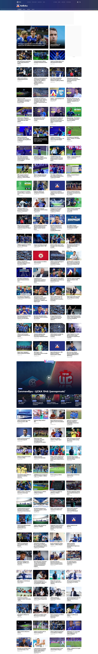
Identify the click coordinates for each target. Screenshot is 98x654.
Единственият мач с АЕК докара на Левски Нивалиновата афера (56, 353)
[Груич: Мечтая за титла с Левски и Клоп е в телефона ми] (57, 414)
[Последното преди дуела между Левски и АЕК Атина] (24, 290)
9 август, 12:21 (52, 600)
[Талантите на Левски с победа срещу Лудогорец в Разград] (57, 185)
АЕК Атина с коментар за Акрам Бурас (23, 581)
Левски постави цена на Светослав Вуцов (40, 632)
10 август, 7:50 (69, 583)
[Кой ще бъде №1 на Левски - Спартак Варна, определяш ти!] (24, 185)
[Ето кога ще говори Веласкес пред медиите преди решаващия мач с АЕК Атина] (73, 346)
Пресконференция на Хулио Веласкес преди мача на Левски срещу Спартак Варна (40, 227)
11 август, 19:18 (69, 477)
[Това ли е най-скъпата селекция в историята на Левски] (24, 328)
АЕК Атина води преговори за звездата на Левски (73, 581)
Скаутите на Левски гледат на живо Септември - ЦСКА (24, 599)
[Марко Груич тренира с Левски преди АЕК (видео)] (24, 346)
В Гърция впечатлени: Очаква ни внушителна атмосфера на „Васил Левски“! (56, 317)
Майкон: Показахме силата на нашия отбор (24, 457)
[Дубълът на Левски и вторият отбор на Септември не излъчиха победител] (73, 414)
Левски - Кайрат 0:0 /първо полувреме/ (73, 649)
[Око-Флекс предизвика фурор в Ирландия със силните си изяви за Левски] (57, 72)
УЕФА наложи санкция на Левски (23, 632)
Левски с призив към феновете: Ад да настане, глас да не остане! (23, 263)
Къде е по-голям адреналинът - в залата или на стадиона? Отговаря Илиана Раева (24, 100)
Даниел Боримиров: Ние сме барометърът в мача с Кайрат (73, 599)
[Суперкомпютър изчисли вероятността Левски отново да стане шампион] (24, 502)
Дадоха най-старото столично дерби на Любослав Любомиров (72, 509)
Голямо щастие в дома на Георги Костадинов (23, 439)
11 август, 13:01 (19, 529)
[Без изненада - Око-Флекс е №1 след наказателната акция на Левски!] (73, 112)
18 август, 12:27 (52, 248)
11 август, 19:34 (52, 476)
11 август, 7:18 (19, 547)
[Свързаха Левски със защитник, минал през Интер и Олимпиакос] (24, 202)
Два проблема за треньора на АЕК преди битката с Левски (24, 62)
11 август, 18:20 (36, 494)
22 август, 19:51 (36, 194)
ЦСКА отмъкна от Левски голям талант (40, 262)
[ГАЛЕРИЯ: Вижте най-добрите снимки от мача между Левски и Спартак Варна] (57, 150)
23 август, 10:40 (20, 103)
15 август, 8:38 (69, 460)
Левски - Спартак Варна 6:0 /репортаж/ (57, 99)
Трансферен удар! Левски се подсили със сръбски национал (24, 476)
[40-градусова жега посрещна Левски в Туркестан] (73, 555)
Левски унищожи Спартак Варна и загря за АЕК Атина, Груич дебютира (41, 140)
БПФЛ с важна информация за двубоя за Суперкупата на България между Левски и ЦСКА (57, 458)
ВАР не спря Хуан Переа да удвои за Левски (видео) (40, 175)
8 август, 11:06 (52, 634)
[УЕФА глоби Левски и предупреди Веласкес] (24, 72)
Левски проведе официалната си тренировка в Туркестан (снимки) (73, 545)
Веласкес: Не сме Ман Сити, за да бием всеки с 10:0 (24, 649)
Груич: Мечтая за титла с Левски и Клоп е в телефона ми (57, 421)
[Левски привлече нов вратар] (73, 519)
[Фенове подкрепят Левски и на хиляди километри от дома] (73, 485)
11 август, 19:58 (36, 477)
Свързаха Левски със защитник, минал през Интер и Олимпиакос (22, 210)
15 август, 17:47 (69, 442)
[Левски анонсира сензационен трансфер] (40, 450)
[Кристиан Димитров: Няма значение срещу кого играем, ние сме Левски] (24, 310)
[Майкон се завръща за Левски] (73, 608)
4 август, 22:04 (52, 651)
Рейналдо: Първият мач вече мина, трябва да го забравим (23, 563)
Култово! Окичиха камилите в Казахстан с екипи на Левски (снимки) (56, 563)
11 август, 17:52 (69, 495)
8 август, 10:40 (69, 635)
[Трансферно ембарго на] (24, 608)
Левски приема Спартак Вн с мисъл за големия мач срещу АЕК (73, 210)
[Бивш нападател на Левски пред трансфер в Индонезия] (57, 608)
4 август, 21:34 (69, 651)
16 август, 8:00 (19, 441)
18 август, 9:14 (69, 265)
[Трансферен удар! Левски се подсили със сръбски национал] (24, 468)
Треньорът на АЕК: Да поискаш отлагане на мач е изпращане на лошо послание (73, 80)
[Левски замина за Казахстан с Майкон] (57, 591)
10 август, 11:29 (19, 583)
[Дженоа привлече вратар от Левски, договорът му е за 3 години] (73, 185)
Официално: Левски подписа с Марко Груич (55, 439)
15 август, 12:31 (36, 459)
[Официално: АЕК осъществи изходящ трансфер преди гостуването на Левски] (40, 432)
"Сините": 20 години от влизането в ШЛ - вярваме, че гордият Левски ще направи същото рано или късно (40, 101)
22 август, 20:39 (20, 195)
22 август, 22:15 (19, 178)
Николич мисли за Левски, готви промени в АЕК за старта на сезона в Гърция (24, 227)
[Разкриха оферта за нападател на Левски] (40, 185)
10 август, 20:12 (52, 546)
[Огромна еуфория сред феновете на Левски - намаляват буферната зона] (40, 328)
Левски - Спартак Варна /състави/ (73, 175)
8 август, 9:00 (36, 653)
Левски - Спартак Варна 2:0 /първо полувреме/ (73, 157)
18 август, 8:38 (36, 283)
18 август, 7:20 (52, 282)
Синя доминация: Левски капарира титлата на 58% (40, 62)
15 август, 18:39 (52, 441)
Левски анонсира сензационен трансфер (39, 457)
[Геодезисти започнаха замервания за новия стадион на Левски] (57, 202)
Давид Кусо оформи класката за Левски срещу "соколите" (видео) (40, 158)
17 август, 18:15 (19, 319)
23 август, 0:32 (52, 101)
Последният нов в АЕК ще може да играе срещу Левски (73, 246)
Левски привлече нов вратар (72, 526)
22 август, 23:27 (36, 121)
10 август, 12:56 (69, 565)
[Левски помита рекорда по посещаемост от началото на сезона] (57, 255)
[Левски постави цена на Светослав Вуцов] (40, 625)
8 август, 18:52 (69, 617)
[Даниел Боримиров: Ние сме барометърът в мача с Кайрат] (73, 591)
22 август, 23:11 (19, 142)
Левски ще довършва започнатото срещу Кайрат (22, 544)
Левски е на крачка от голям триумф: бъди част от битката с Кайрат (40, 582)
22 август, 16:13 (69, 195)
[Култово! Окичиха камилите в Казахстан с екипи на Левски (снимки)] (57, 555)
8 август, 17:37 (19, 634)
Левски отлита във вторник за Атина (55, 45)
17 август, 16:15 (69, 319)
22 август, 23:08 (36, 142)
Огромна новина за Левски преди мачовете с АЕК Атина (73, 280)
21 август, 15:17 (52, 231)
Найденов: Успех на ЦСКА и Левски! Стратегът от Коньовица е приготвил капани (56, 527)
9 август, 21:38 (19, 601)
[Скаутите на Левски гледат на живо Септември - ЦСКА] (24, 591)
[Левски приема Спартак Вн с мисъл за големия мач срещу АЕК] (73, 202)
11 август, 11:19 (36, 528)
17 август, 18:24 (69, 299)
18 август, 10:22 (52, 265)
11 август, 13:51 (69, 512)
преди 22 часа (36, 85)
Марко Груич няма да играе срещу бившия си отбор (73, 297)
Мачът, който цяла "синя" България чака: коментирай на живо (57, 246)
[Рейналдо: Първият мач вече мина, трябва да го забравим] (24, 555)
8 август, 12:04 (36, 634)
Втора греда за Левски (56, 474)
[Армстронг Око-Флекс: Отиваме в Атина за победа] (40, 112)
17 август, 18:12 (36, 319)
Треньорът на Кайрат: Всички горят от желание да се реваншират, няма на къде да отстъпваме (40, 545)
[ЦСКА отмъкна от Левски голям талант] (40, 255)
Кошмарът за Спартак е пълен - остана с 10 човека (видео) (73, 138)
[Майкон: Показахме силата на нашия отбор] (24, 450)
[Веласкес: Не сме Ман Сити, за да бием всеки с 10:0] (24, 642)
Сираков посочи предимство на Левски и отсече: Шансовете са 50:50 (40, 280)
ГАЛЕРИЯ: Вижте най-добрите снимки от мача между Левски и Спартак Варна (56, 158)
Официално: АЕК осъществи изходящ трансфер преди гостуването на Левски (40, 440)
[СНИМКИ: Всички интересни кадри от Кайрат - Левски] (40, 468)
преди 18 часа (19, 80)
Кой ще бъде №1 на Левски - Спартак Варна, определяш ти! (24, 193)
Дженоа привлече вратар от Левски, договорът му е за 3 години (73, 193)
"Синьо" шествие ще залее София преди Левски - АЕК (40, 245)
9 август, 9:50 (19, 617)
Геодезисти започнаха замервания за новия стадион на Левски (55, 210)
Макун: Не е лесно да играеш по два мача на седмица (55, 582)
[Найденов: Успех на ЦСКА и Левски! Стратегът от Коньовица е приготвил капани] (57, 519)
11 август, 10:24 (69, 528)
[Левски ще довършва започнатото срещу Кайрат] (24, 537)
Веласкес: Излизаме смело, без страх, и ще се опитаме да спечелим (41, 317)
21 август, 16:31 (19, 229)
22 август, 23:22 (69, 121)
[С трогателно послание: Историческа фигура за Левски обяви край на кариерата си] (40, 642)
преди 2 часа (19, 65)
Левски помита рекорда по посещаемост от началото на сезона (57, 263)
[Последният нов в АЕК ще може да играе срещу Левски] (73, 238)
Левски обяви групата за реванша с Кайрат (40, 526)
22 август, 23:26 (53, 124)
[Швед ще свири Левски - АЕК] (40, 414)
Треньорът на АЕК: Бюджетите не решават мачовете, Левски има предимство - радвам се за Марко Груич (40, 299)
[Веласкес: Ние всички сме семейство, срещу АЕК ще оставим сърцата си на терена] (73, 92)
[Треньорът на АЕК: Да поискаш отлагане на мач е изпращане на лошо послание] (73, 72)
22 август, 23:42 (69, 103)
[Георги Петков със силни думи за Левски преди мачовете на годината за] (73, 328)
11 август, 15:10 (52, 511)
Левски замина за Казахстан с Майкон (55, 598)
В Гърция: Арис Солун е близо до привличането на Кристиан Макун (73, 458)
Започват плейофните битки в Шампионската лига (23, 280)
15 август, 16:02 (19, 459)
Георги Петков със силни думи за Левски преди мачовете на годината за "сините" (73, 335)
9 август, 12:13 (69, 601)
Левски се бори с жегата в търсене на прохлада (23, 492)
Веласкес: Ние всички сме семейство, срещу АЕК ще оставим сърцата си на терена (73, 100)
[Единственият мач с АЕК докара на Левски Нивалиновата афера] (57, 346)
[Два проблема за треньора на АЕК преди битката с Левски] (24, 55)
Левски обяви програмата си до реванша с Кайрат (56, 632)
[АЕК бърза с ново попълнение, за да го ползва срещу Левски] (40, 346)
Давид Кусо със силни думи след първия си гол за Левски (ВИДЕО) (73, 633)
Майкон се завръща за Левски (72, 615)
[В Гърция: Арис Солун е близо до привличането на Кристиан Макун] (73, 450)
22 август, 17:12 (52, 195)
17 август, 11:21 (19, 354)
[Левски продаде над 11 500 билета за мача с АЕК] (24, 414)
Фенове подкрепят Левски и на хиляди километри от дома (73, 493)
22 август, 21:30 (53, 178)
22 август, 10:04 (53, 212)
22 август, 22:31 (52, 161)
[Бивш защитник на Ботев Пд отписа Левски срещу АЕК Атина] (73, 432)
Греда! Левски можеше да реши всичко (73, 475)
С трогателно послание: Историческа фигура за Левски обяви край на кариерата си (40, 650)
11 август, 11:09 (52, 530)
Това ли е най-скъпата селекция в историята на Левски (23, 335)
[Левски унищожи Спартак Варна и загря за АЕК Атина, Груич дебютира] (40, 131)
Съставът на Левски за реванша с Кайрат (56, 492)
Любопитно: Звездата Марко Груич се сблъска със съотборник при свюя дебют (24, 119)
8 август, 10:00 (19, 651)
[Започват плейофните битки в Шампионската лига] (24, 272)
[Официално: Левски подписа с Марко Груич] (57, 432)
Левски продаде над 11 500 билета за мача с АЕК (23, 421)
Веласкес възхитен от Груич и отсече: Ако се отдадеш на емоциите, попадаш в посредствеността (56, 228)
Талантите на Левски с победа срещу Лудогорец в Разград (57, 193)
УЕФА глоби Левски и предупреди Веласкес (22, 79)
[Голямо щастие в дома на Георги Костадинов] (24, 432)
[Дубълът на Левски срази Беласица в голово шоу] (40, 608)
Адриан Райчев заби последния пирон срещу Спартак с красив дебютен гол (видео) (24, 139)
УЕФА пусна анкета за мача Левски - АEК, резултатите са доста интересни (74, 317)
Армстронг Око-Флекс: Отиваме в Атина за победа (39, 119)
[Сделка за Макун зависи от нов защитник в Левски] (57, 55)
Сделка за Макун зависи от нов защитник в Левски (57, 62)
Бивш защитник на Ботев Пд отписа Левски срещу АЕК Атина (73, 440)
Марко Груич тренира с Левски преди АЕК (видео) (23, 353)
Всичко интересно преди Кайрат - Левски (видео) (56, 544)
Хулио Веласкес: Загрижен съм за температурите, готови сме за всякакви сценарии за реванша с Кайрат (40, 564)
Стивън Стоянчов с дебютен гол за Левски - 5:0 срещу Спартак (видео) (57, 138)
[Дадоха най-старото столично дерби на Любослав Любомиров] (73, 502)
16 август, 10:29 (52, 424)
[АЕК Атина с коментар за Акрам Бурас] (24, 574)
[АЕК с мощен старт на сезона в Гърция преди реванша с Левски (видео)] (24, 168)
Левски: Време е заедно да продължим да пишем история (56, 335)
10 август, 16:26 (36, 567)
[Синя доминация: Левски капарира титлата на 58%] (40, 55)
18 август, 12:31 (36, 247)
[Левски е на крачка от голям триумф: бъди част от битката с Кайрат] (40, 574)
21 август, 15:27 (36, 230)
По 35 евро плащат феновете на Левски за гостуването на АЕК (72, 227)
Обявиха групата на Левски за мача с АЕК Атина (24, 245)
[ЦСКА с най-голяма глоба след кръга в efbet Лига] (57, 502)
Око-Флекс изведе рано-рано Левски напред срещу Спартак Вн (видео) (56, 176)
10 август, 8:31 (52, 584)
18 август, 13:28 (19, 247)
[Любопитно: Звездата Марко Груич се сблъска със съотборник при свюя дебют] (24, 112)
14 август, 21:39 (19, 478)
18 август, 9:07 (19, 282)
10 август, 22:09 (36, 548)
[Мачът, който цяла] (57, 238)
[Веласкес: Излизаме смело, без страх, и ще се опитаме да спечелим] (40, 310)
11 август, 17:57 (52, 494)
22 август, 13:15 (36, 212)
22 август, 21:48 (36, 177)
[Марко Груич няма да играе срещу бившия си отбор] (73, 290)
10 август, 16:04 (53, 565)
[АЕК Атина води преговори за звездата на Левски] (73, 574)
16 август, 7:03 (36, 443)
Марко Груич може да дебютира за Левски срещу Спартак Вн (40, 210)
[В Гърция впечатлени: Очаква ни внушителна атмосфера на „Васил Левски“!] (57, 310)
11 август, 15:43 (19, 512)
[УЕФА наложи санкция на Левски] (24, 625)
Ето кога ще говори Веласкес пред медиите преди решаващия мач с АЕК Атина (73, 354)
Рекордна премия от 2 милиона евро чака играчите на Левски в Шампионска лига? (31, 44)
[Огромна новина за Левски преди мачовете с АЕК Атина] (73, 272)
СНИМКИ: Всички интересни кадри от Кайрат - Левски (40, 475)
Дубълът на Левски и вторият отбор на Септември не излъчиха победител (73, 422)
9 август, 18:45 (36, 600)
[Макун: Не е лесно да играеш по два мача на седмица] (57, 574)
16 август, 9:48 (69, 425)
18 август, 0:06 (69, 282)
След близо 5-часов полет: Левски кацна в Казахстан (40, 598)
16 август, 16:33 (69, 357)
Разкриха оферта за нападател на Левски (39, 192)
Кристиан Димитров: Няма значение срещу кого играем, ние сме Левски (24, 317)
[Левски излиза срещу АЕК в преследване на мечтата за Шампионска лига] (57, 272)
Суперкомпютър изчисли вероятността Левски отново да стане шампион (23, 509)
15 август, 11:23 (52, 461)
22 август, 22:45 (36, 160)
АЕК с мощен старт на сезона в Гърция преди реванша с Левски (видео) (23, 176)
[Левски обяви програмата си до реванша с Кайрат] (57, 625)
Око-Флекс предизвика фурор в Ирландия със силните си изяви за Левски (57, 79)
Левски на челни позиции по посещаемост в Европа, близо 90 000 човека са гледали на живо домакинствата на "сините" (40, 81)
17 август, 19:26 (52, 301)
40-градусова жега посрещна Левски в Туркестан (71, 563)
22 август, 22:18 (69, 159)
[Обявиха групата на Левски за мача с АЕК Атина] (24, 238)
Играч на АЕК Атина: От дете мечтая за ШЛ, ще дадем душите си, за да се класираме (56, 298)
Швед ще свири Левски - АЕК (40, 421)
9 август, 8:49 (36, 617)
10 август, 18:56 (69, 548)
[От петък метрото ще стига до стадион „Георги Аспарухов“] (40, 502)
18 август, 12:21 (69, 248)
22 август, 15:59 (19, 212)
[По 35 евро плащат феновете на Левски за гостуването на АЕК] (73, 219)
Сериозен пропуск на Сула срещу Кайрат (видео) (56, 649)
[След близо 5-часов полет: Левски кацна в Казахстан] (40, 591)
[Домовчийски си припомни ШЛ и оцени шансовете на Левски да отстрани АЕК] (73, 255)
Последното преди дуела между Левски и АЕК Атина (23, 297)
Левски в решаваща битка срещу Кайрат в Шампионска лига (24, 526)
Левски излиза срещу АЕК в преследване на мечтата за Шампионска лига (57, 280)
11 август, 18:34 (19, 494)
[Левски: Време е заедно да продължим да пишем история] (57, 328)
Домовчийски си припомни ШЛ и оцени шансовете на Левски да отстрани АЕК (73, 263)
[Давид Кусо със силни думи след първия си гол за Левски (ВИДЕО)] (73, 625)
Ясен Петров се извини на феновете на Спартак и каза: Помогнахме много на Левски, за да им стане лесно (57, 120)
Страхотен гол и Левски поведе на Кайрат (40, 492)
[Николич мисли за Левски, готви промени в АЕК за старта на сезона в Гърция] (24, 219)
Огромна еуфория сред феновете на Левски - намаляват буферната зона (41, 335)
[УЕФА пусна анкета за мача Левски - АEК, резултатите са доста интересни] (73, 310)
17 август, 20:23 (20, 299)
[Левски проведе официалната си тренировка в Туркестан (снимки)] (73, 537)
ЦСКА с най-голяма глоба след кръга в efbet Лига (56, 509)
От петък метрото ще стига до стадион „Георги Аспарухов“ (40, 509)
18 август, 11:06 (19, 265)
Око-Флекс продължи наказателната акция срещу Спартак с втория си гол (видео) (23, 158)
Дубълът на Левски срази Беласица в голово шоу (40, 615)
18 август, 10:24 (36, 264)
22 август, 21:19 (69, 177)
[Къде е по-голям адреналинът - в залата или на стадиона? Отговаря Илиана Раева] (24, 92)
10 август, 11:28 (36, 584)
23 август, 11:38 (69, 83)
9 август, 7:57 (52, 618)
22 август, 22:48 (20, 161)
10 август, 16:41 (19, 565)
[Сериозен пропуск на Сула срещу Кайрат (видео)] (57, 642)
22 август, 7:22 (69, 212)
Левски (24, 5)
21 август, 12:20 (69, 229)
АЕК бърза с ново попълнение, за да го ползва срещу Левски (40, 353)
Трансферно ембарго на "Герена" (23, 615)
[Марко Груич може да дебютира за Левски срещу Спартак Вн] (40, 202)
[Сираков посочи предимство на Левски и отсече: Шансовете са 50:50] (40, 272)
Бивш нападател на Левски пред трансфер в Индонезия (57, 616)
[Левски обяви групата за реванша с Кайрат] (40, 519)
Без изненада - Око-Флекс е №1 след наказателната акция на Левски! (73, 119)
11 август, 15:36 (36, 512)
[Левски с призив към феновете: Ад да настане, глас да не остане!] (24, 255)
